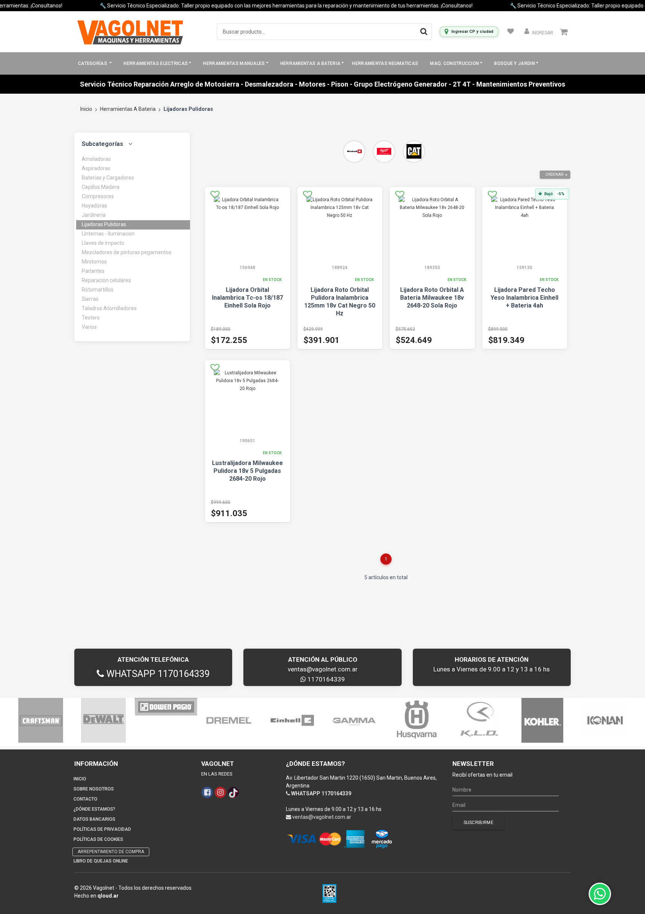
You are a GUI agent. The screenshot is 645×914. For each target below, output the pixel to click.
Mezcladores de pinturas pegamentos (126, 252)
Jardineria (94, 215)
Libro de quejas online (101, 861)
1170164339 (325, 679)
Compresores (98, 196)
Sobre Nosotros (94, 789)
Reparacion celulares (106, 280)
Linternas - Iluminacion (108, 234)
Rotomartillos (97, 290)
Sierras (90, 299)
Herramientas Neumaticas (385, 63)
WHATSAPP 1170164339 (157, 673)
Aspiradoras (96, 168)
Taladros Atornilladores (109, 308)
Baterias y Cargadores (108, 178)
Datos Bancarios (94, 819)
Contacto (85, 799)
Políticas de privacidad (102, 829)
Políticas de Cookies (98, 839)
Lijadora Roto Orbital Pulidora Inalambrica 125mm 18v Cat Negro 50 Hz (339, 301)
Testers (91, 318)
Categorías (93, 63)
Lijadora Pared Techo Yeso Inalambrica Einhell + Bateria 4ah (524, 297)
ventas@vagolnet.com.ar (323, 669)
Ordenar (554, 174)
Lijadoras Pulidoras (104, 224)
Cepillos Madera (100, 187)
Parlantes (93, 271)
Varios (89, 327)
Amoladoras (96, 159)
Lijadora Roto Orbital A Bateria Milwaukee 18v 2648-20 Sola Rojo (432, 297)
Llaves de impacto (103, 243)
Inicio (86, 109)
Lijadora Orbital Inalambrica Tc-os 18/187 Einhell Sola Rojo (247, 297)
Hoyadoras (94, 206)
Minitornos (94, 262)
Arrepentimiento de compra (111, 851)
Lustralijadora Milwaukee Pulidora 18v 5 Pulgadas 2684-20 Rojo (247, 470)
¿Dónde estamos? (94, 809)
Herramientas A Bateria (128, 109)
